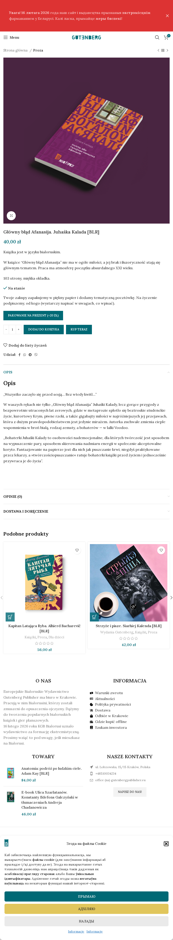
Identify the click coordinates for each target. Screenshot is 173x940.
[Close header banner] (167, 15)
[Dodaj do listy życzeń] (77, 550)
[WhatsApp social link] (24, 355)
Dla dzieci (56, 637)
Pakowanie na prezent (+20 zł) (33, 315)
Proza (38, 50)
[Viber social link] (36, 355)
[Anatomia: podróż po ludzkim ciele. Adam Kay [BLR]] (10, 774)
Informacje (76, 931)
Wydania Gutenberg (116, 632)
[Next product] (167, 50)
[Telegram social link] (30, 355)
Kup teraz (79, 329)
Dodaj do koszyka (43, 329)
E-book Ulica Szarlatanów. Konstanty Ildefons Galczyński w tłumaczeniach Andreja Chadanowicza (49, 800)
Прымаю (86, 896)
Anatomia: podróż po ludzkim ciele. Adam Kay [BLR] (51, 771)
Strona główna (15, 50)
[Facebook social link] (19, 355)
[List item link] (130, 773)
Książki (30, 637)
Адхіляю (86, 909)
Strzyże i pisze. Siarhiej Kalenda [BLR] (129, 626)
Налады (86, 921)
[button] (166, 843)
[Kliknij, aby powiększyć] (11, 215)
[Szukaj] (157, 37)
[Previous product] (158, 50)
